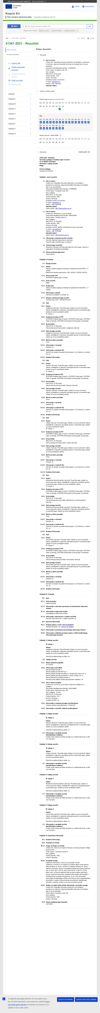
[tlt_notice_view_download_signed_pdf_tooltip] (60, 109)
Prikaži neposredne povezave (18, 68)
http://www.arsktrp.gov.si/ (63, 208)
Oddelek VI (12, 134)
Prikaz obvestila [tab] (11, 50)
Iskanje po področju (70, 30)
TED (7, 38)
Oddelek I (11, 94)
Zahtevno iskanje (56, 30)
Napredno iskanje (44, 30)
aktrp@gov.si (56, 82)
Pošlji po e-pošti (17, 80)
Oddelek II (11, 99)
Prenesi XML (16, 63)
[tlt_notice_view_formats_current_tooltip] (89, 152)
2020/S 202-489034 (67, 627)
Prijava (77, 6)
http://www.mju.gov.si (62, 235)
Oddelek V (12, 109)
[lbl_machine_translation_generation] (60, 135)
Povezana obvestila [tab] (13, 54)
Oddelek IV (12, 104)
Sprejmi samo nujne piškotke (86, 999)
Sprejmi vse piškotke (65, 999)
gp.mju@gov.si (57, 229)
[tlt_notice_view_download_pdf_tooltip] (41, 122)
